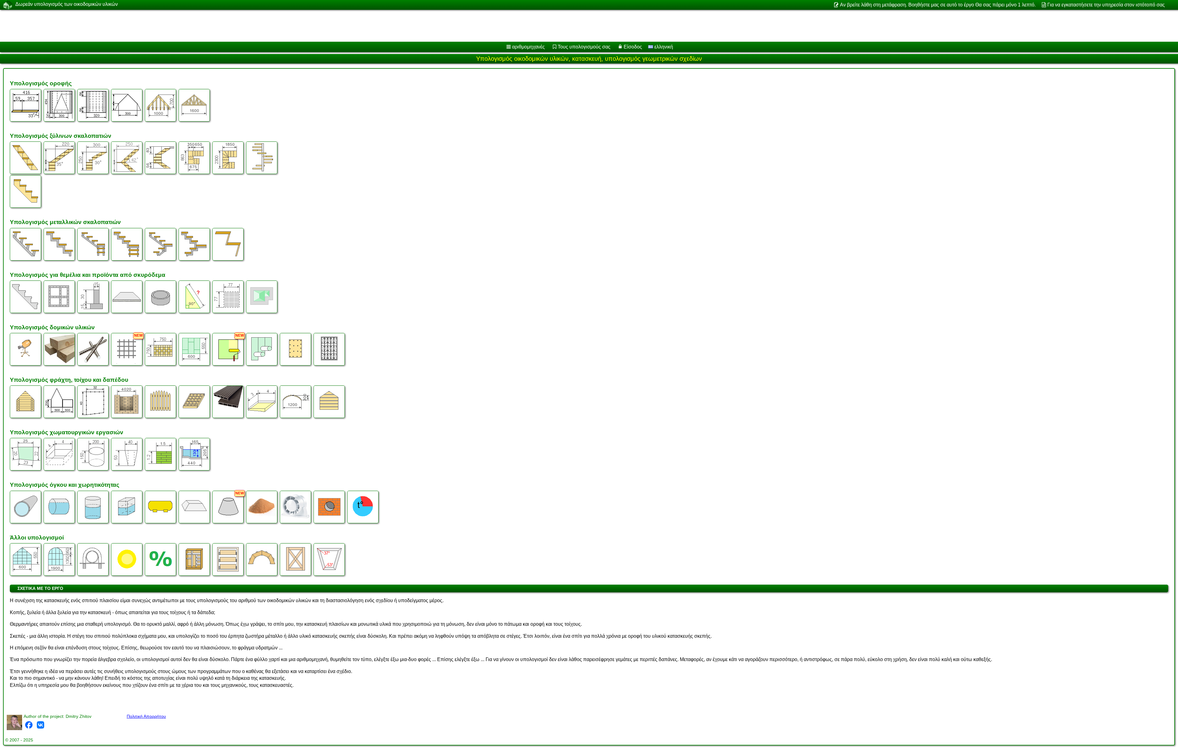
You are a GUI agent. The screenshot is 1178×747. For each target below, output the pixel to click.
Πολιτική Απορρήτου (146, 716)
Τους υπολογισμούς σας (584, 46)
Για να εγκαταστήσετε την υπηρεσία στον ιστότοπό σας (1106, 4)
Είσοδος (633, 46)
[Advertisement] (186, 26)
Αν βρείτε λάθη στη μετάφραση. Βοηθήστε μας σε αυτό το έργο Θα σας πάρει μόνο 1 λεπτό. (937, 4)
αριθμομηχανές (528, 46)
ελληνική (663, 46)
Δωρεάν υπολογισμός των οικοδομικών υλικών (66, 4)
